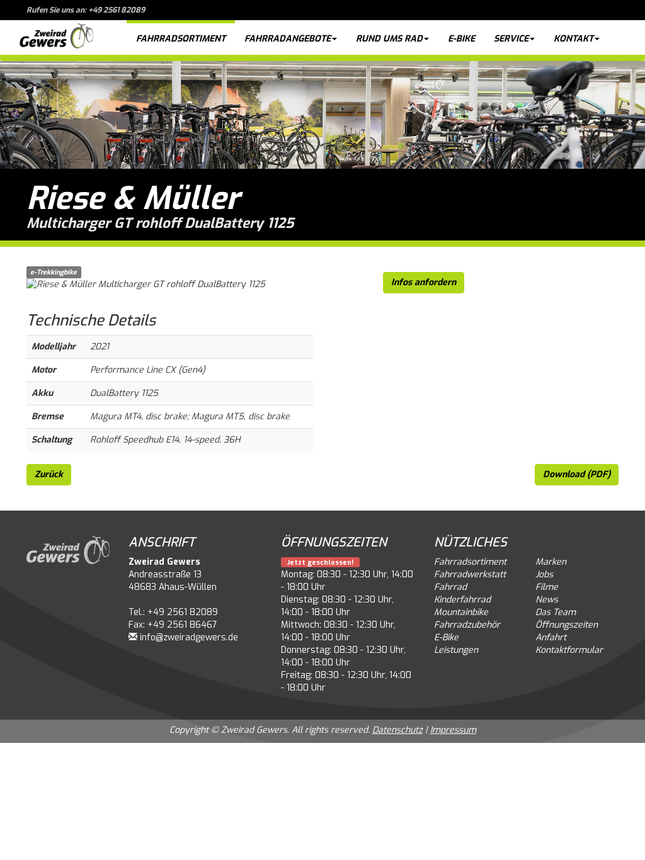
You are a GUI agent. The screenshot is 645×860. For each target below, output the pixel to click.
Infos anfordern (423, 282)
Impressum (453, 730)
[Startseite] (56, 37)
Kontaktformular (569, 650)
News (546, 600)
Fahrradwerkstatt (470, 574)
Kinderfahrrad (462, 600)
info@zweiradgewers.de (189, 637)
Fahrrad (450, 587)
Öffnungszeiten (566, 625)
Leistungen (456, 650)
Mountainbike (461, 612)
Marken (550, 562)
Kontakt (573, 39)
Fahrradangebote (287, 39)
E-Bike (461, 39)
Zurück (49, 474)
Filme (546, 587)
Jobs (544, 574)
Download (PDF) (576, 474)
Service (511, 39)
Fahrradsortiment (180, 39)
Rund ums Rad (389, 39)
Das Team (555, 612)
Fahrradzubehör (467, 625)
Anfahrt (550, 637)
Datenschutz (397, 730)
